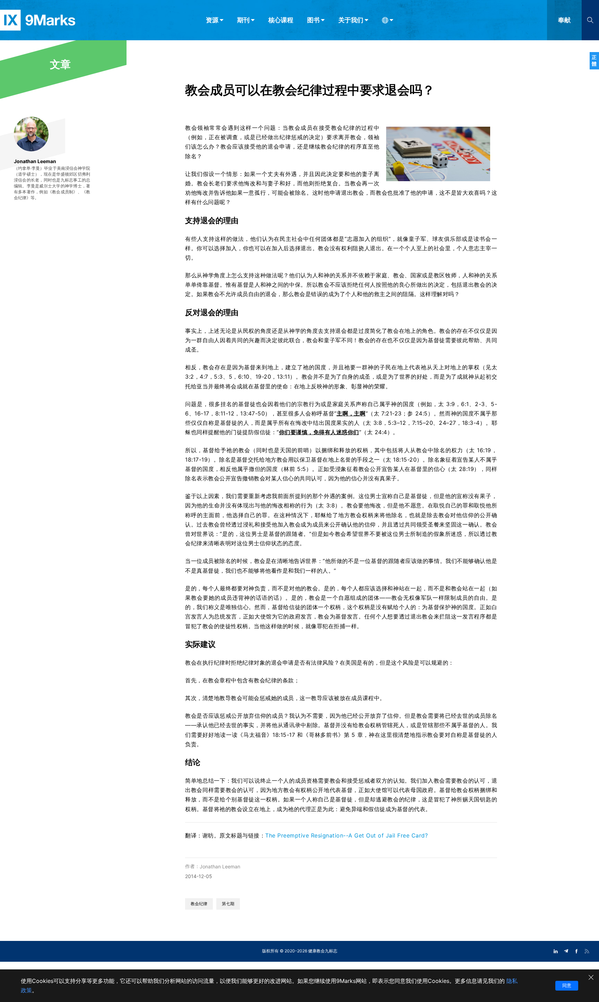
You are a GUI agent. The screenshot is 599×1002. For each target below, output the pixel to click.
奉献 (564, 20)
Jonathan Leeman (220, 866)
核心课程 (280, 20)
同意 (566, 985)
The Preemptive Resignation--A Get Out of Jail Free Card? (346, 835)
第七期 (228, 903)
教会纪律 (199, 903)
